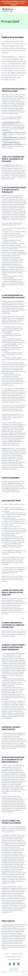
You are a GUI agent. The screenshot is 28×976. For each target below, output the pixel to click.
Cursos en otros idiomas (14, 959)
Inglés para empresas (17, 954)
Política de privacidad (14, 972)
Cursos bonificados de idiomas (14, 956)
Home (6, 954)
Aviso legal (4, 972)
